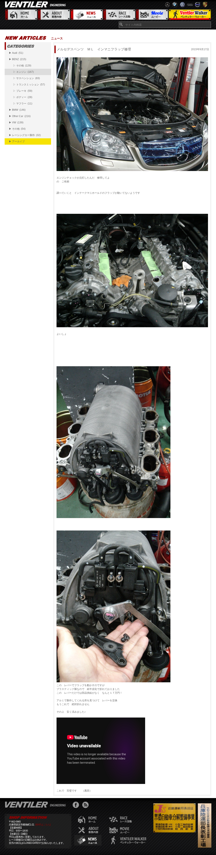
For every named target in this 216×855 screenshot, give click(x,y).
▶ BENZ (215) (17, 59)
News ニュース (86, 14)
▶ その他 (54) (17, 128)
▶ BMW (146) (17, 109)
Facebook (77, 805)
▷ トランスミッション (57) (29, 84)
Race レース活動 (119, 14)
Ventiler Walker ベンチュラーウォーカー (189, 14)
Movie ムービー (151, 14)
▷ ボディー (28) (22, 97)
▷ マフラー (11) (22, 103)
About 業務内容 (53, 14)
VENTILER (36, 4)
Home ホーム (21, 14)
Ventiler (36, 804)
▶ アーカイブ (17, 141)
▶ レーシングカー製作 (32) (25, 135)
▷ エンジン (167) (23, 71)
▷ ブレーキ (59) (22, 90)
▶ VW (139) (16, 122)
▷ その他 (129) (22, 65)
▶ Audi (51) (16, 52)
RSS (86, 805)
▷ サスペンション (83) (26, 78)
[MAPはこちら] (42, 824)
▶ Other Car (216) (20, 116)
